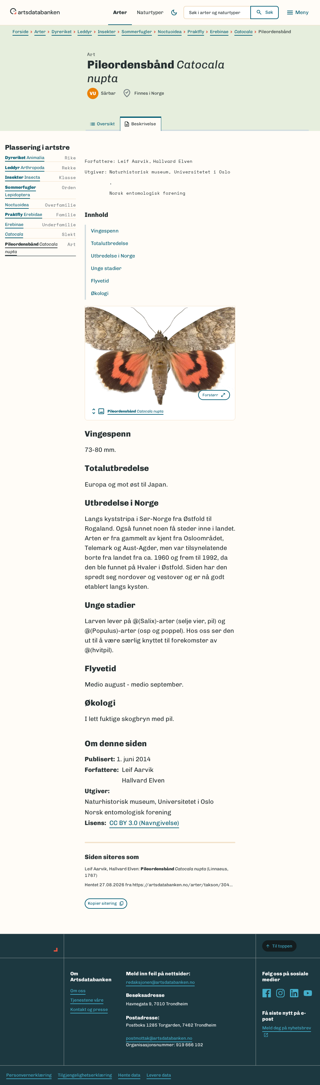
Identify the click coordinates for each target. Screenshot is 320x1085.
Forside (20, 31)
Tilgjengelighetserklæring (85, 1075)
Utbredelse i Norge (113, 256)
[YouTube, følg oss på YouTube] (307, 993)
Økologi (99, 293)
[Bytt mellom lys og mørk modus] (174, 12)
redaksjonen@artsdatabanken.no (160, 982)
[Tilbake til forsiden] (34, 12)
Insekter (107, 31)
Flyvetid (100, 281)
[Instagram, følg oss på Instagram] (280, 993)
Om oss (78, 990)
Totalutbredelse (109, 243)
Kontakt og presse (89, 1009)
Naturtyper (150, 12)
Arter (120, 12)
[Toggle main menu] (297, 12)
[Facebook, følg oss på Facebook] (266, 993)
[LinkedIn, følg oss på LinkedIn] (294, 993)
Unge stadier (106, 268)
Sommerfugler (137, 31)
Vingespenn (105, 231)
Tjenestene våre (86, 1000)
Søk (269, 12)
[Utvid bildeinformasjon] (98, 411)
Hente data (129, 1075)
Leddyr (85, 31)
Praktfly (196, 31)
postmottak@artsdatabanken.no (159, 1038)
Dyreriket (62, 31)
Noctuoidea (170, 31)
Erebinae (219, 31)
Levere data (159, 1075)
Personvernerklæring (29, 1075)
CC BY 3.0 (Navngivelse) (144, 823)
